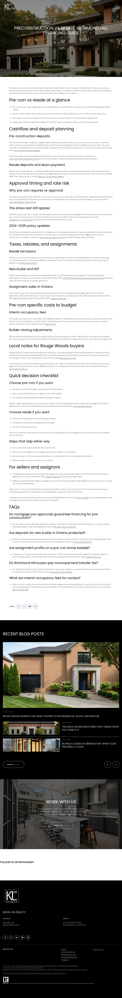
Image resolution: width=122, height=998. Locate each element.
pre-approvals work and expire (65, 527)
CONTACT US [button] (98, 950)
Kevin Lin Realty (83, 498)
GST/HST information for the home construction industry (83, 278)
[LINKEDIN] (16, 937)
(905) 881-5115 (8, 923)
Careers (64, 960)
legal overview (51, 324)
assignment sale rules (58, 298)
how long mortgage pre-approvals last (22, 202)
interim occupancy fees (20, 590)
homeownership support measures (52, 237)
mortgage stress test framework (20, 220)
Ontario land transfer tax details (60, 572)
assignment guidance (53, 477)
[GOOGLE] (28, 937)
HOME (63, 950)
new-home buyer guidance (82, 406)
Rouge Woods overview (67, 358)
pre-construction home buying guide (27, 150)
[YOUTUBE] (22, 937)
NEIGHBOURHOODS (69, 957)
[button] (61, 825)
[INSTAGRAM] (11, 937)
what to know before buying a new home (23, 159)
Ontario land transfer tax (28, 263)
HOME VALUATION (68, 955)
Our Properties (68, 952)
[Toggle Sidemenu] (116, 6)
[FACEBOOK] (5, 937)
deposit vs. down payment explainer (51, 176)
